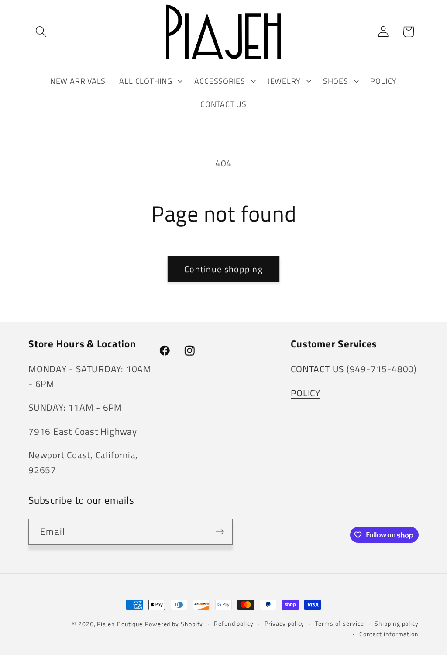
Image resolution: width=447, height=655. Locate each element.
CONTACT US (317, 369)
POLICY (305, 393)
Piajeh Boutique (120, 624)
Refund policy (234, 623)
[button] (40, 31)
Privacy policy (285, 623)
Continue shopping (223, 269)
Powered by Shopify (174, 624)
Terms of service (339, 623)
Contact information (389, 634)
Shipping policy (397, 623)
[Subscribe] (219, 532)
